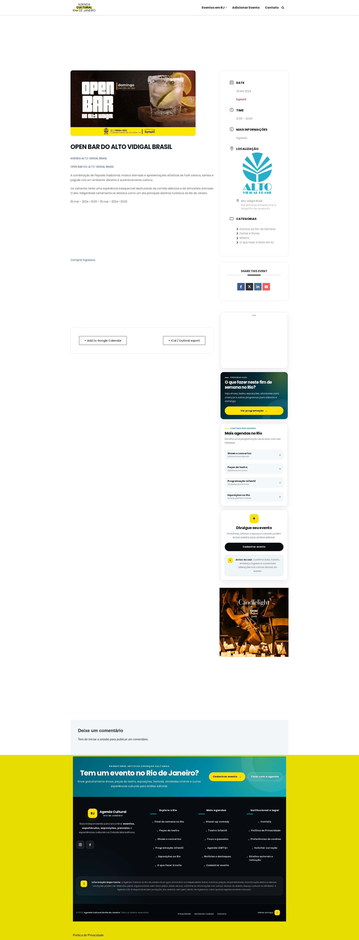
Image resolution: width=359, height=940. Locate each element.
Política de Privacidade (265, 830)
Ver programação (254, 410)
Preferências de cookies (266, 839)
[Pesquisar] (282, 7)
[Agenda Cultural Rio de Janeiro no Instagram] (80, 845)
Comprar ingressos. (83, 260)
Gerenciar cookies (204, 913)
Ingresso (241, 138)
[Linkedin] (258, 286)
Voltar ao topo (268, 913)
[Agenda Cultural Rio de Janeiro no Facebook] (90, 845)
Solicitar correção (265, 847)
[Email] (266, 286)
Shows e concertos (169, 839)
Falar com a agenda (265, 776)
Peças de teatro (169, 830)
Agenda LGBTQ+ (217, 847)
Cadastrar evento (254, 546)
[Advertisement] (179, 42)
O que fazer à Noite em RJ (257, 242)
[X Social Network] (249, 286)
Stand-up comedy (217, 821)
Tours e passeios (217, 839)
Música (244, 238)
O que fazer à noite (169, 865)
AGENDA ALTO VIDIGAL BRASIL (88, 158)
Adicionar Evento (246, 7)
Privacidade (184, 913)
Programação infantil (169, 847)
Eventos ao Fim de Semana (257, 229)
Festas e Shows (250, 233)
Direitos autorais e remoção (261, 858)
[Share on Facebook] (241, 286)
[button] (226, 7)
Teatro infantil (217, 830)
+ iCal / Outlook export (184, 340)
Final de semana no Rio (169, 821)
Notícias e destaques (217, 856)
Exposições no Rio (169, 856)
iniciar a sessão (98, 739)
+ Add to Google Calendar (103, 340)
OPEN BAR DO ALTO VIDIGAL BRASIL (92, 167)
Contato (272, 7)
